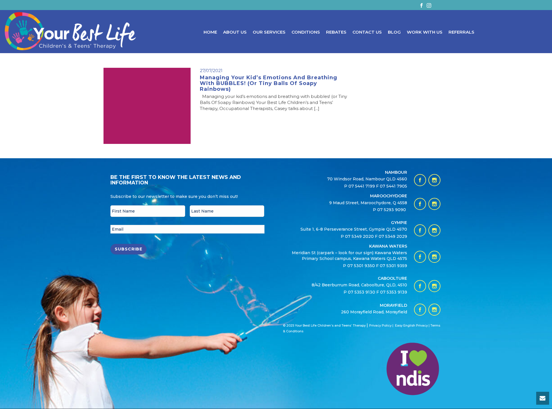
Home (210, 32)
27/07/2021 (211, 70)
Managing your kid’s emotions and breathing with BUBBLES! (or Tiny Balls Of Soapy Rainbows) (268, 83)
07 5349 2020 (359, 236)
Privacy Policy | (381, 325)
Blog (394, 32)
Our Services (269, 32)
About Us (235, 32)
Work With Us (424, 32)
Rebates (336, 32)
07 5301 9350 (361, 265)
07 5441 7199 (362, 186)
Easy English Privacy (411, 325)
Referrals (461, 32)
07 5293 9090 (392, 209)
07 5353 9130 (362, 292)
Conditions (306, 32)
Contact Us (367, 32)
